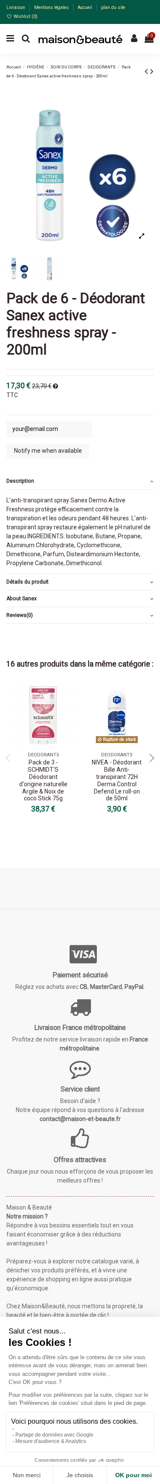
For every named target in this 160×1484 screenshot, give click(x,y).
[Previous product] (147, 71)
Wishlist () (25, 16)
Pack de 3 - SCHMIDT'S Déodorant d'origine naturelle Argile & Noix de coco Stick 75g (43, 780)
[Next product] (152, 71)
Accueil (85, 7)
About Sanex (21, 599)
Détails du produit (27, 582)
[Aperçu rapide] (67, 711)
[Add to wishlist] (67, 696)
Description (20, 481)
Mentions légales (52, 7)
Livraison (16, 7)
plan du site (113, 7)
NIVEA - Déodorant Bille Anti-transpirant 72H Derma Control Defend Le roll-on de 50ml (117, 780)
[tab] (80, 481)
